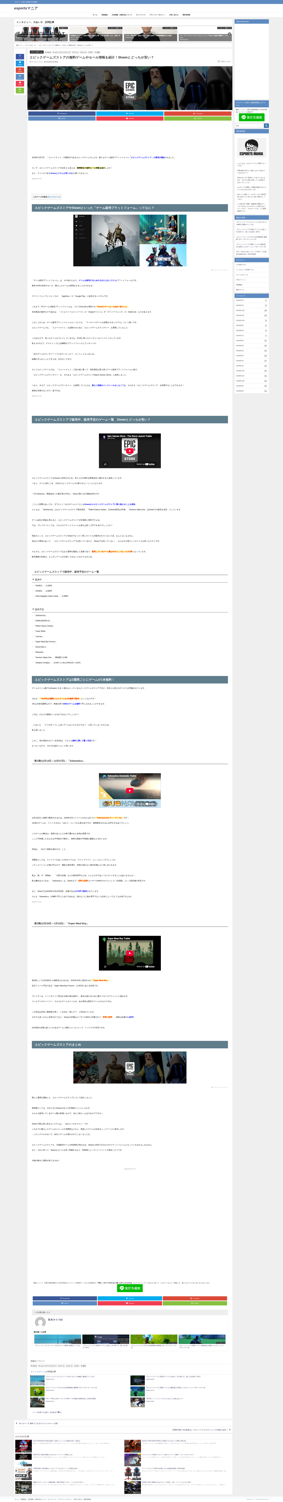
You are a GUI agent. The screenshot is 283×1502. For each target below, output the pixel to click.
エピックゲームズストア (63, 52)
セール (84, 52)
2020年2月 (251, 300)
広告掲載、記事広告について (122, 15)
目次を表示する (54, 197)
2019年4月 (251, 351)
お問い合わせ (173, 15)
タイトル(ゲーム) (36, 52)
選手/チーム (240, 290)
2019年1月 (251, 366)
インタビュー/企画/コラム (245, 269)
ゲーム (76, 52)
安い (91, 52)
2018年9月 (251, 386)
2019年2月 (251, 361)
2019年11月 (251, 315)
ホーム (95, 15)
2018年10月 (251, 381)
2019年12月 (251, 310)
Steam (49, 52)
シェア (20, 58)
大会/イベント (241, 279)
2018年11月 (251, 376)
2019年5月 (251, 345)
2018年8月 (251, 391)
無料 (98, 52)
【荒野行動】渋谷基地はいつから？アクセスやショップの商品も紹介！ (200, 1430)
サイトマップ (140, 15)
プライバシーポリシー (157, 15)
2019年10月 (251, 320)
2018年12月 (251, 371)
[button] (17, 34)
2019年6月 (251, 340)
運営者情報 (186, 15)
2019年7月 (251, 335)
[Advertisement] (130, 139)
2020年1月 (251, 305)
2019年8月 (251, 330)
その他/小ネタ (241, 264)
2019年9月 (251, 325)
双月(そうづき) (225, 61)
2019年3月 (251, 356)
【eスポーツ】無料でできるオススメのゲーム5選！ (38, 1423)
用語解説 (104, 15)
